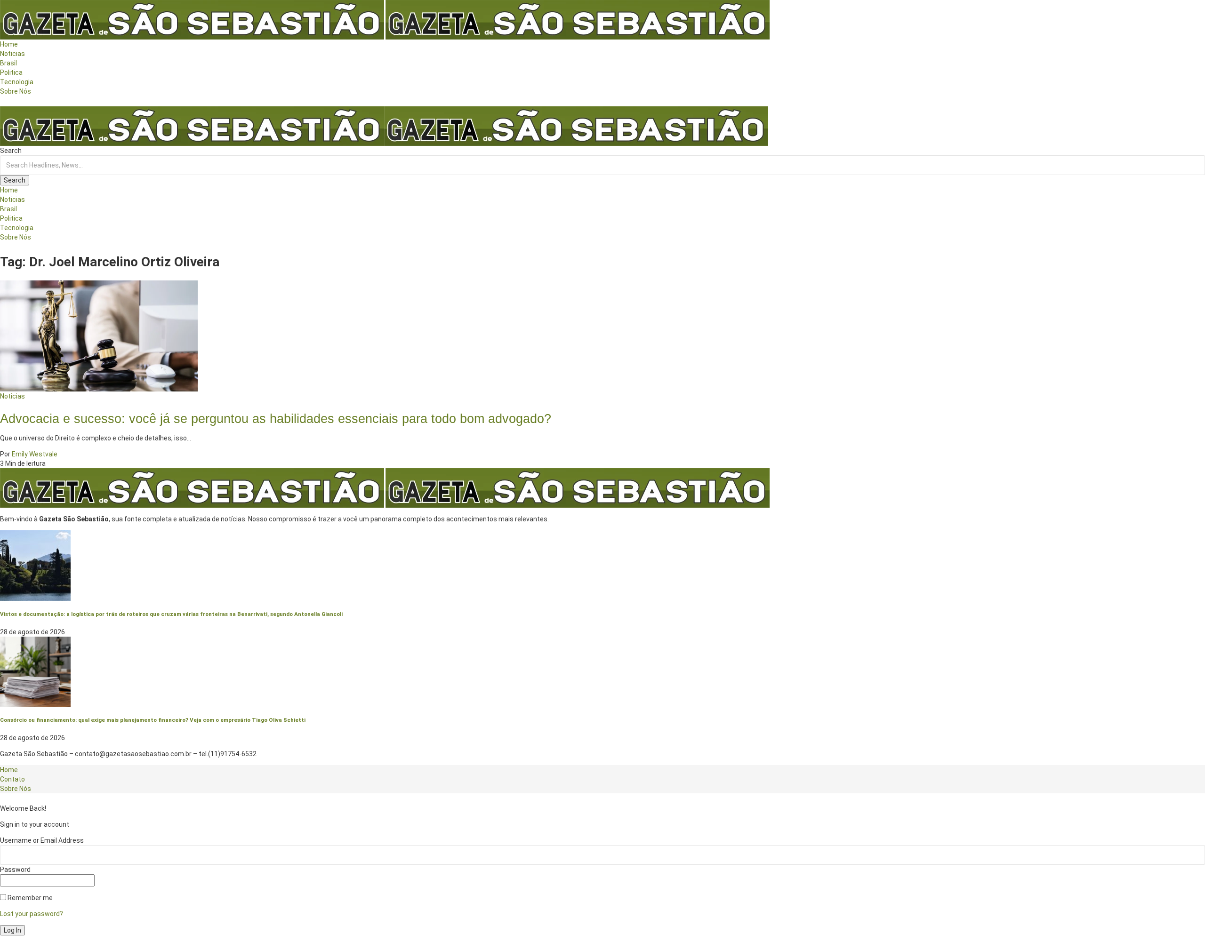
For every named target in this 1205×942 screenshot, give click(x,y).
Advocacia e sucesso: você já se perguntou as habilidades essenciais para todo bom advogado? (275, 418)
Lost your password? (31, 914)
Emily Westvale (34, 454)
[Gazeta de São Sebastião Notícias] (384, 125)
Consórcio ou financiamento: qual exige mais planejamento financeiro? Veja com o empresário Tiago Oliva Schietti (152, 720)
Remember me (29, 898)
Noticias (12, 396)
